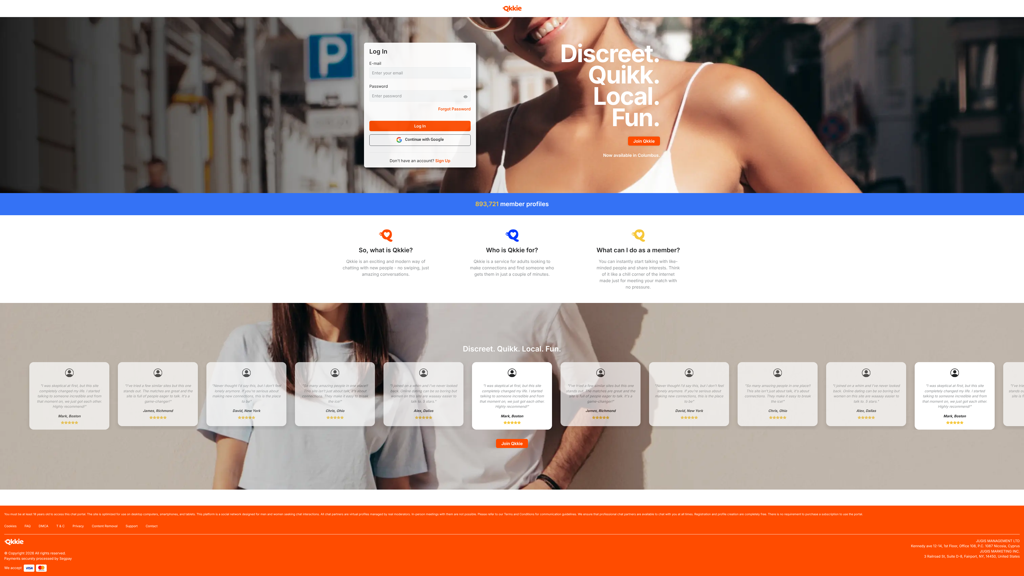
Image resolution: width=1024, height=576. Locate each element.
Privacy (78, 526)
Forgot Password (454, 108)
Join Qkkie (644, 141)
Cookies (10, 526)
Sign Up (442, 161)
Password (378, 86)
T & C (60, 526)
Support (132, 526)
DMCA (43, 526)
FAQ (28, 526)
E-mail (375, 63)
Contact (152, 526)
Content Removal (105, 526)
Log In (420, 126)
